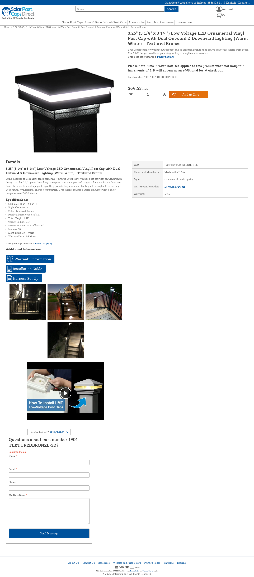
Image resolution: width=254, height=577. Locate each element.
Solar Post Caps (72, 22)
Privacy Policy (152, 562)
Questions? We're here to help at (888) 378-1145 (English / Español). (207, 2)
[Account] (219, 9)
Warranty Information (33, 259)
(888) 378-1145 (58, 432)
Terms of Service (148, 571)
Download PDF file (174, 186)
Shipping (169, 562)
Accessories (137, 22)
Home (7, 27)
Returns (181, 562)
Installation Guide (27, 268)
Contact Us (88, 562)
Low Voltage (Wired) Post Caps (106, 22)
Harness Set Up (25, 278)
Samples (152, 22)
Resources (167, 22)
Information (184, 22)
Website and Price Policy (127, 562)
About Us (73, 562)
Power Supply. (165, 56)
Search (171, 9)
